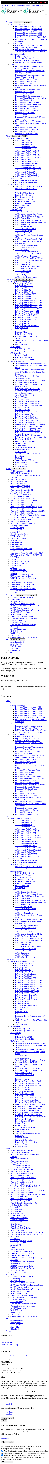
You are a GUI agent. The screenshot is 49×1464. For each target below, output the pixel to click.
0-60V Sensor (20, 1131)
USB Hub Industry (17, 1270)
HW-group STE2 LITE (24, 968)
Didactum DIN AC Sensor (25, 793)
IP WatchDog (15, 1026)
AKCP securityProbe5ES (24, 839)
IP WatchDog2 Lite (22, 1029)
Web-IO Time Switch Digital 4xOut (23, 1203)
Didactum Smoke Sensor (24, 772)
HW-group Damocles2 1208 (26, 997)
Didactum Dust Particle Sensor (26, 810)
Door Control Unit (22, 886)
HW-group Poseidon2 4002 (25, 978)
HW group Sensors (17, 1281)
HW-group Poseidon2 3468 (25, 976)
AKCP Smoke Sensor (23, 905)
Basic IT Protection (17, 1310)
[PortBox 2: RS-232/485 (24, 1039)
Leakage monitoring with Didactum (23, 1297)
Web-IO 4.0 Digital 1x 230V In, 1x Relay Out (27, 1195)
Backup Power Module (24, 736)
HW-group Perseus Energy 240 (27, 989)
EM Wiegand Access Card (25, 877)
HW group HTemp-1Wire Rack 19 (28, 1098)
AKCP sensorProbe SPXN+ (26, 827)
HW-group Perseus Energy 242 (27, 991)
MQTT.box (14, 1237)
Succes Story (15, 1279)
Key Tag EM (20, 888)
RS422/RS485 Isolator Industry (22, 1253)
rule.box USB (15, 1245)
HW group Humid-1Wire (24, 1094)
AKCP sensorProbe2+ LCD (25, 823)
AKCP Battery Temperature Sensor (28, 894)
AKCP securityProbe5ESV (25, 852)
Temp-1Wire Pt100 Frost (24, 1075)
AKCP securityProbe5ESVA (26, 846)
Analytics (7, 1451)
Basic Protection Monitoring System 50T (30, 718)
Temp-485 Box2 (21, 1077)
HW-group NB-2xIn (23, 1001)
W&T (8, 1148)
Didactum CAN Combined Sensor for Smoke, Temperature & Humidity (29, 756)
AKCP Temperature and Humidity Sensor (31, 900)
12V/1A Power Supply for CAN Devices (30, 732)
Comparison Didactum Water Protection (25, 1316)
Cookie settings (7, 1418)
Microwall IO (15, 1211)
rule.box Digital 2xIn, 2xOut (21, 1241)
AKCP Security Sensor (24, 942)
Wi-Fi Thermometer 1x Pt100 (21, 1150)
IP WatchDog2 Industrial (24, 1031)
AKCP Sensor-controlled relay (26, 932)
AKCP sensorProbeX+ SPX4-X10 (28, 831)
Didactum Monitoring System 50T (28, 707)
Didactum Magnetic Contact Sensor (28, 776)
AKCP (8, 816)
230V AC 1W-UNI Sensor (25, 1127)
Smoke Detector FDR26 (24, 1140)
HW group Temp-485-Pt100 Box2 (28, 1081)
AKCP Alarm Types (18, 1308)
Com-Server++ (16, 1224)
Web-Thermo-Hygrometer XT (21, 1169)
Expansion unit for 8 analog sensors (28, 726)
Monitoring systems (17, 705)
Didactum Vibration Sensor (25, 781)
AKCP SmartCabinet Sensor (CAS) (28, 898)
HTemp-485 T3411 (22, 1087)
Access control (16, 871)
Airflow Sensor (21, 1146)
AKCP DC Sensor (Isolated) (26, 936)
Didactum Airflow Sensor (24, 812)
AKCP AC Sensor (22, 930)
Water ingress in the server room (22, 1306)
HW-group (10, 959)
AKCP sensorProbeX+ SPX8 (26, 833)
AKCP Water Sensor (23, 951)
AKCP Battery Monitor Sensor (26, 926)
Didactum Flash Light (23, 774)
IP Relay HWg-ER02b (23, 1037)
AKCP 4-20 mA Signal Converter (28, 947)
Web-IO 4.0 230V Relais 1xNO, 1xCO (25, 1197)
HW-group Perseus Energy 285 (27, 993)
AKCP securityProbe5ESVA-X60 (28, 850)
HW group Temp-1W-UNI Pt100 (27, 1068)
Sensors (13, 745)
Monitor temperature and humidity (23, 1304)
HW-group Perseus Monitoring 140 (28, 980)
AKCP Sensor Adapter (23, 911)
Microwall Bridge (17, 1207)
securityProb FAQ (17, 1323)
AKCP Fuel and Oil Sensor (25, 949)
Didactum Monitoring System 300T (28, 711)
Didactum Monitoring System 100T (28, 709)
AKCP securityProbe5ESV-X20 (27, 854)
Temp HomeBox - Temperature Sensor (29, 1050)
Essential (7, 1446)
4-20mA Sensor (21, 1125)
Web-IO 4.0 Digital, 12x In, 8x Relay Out (26, 1186)
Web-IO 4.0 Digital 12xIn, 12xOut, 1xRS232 (27, 1190)
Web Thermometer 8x (18, 1163)
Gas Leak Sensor (21, 1144)
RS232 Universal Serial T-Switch (23, 1268)
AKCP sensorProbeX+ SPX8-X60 (28, 837)
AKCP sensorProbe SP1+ (25, 820)
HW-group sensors (17, 1041)
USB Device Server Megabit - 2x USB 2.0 (26, 1232)
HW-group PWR (21, 1007)
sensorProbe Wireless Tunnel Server (28, 867)
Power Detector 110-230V (25, 1121)
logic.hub (13, 1247)
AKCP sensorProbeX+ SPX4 (26, 829)
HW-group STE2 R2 (23, 970)
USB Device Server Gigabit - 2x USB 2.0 (26, 1234)
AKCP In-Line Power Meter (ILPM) (29, 938)
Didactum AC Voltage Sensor (26, 789)
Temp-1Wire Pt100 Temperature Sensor (30, 1060)
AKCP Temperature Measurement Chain (30, 902)
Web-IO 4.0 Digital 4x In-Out (21, 1182)
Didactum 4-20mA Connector (26, 791)
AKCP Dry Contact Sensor (25, 928)
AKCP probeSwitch (22, 944)
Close (4, 1421)
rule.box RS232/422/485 (19, 1243)
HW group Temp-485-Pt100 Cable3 (28, 1083)
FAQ (8, 1318)
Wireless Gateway (17, 865)
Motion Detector (21, 1138)
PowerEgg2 (19, 1136)
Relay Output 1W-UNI (23, 1014)
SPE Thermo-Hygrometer (20, 1165)
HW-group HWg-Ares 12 (24, 963)
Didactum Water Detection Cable (27, 770)
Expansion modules (17, 734)
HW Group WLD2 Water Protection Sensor (26, 1285)
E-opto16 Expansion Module (26, 863)
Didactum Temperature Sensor (26, 760)
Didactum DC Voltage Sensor (26, 808)
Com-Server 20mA (17, 1226)
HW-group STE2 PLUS (24, 972)
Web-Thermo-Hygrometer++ (21, 1171)
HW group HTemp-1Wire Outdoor (28, 1102)
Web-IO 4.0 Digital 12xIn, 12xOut (23, 1188)
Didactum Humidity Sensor (25, 762)
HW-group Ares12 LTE (24, 965)
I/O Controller (15, 1033)
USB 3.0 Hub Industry (19, 1272)
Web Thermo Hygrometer (20, 1167)
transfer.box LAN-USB (19, 1218)
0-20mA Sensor (21, 1123)
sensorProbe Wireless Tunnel (26, 869)
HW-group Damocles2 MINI (26, 995)
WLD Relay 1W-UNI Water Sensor (28, 1115)
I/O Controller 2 (21, 1035)
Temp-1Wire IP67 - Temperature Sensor (30, 1043)
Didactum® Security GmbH (16, 1356)
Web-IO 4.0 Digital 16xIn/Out (21, 1192)
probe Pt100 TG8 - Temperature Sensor (30, 1104)
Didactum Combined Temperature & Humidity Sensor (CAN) (29, 748)
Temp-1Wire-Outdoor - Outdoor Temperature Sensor (27, 1057)
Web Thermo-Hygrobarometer (21, 1173)
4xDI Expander (21, 1024)
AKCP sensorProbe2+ (23, 825)
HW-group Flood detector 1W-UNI (28, 1113)
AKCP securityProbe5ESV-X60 (27, 856)
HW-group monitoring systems (22, 961)
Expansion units (16, 724)
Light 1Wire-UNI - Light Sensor (27, 1142)
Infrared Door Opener (23, 875)
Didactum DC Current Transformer (28, 802)
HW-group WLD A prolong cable (28, 1108)
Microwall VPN (16, 1209)
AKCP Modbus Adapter (24, 913)
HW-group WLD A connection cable (29, 1106)
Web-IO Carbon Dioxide (19, 1176)
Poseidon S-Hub (21, 1012)
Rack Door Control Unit (24, 884)
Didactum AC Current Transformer (28, 795)
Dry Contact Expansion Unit (26, 728)
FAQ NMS (14, 1327)
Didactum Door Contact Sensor (27, 783)
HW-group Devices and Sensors (22, 1283)
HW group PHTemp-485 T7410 (27, 1092)
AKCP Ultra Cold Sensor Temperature (29, 896)
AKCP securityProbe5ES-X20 (26, 841)
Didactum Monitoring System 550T (28, 715)
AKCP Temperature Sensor (25, 892)
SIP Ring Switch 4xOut (19, 1205)
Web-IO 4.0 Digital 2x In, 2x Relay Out (25, 1180)
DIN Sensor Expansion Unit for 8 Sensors (31, 730)
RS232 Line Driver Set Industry (22, 1262)
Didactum (9, 703)
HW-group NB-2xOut (23, 1003)
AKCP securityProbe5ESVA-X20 (28, 848)
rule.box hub (15, 1239)
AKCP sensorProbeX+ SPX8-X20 (28, 835)
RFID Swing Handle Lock (25, 881)
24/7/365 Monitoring (18, 1300)
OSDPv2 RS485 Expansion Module (29, 743)
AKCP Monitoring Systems (20, 818)
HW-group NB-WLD (23, 1119)
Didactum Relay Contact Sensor (27, 787)
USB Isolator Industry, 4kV (20, 1255)
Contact (9, 1331)
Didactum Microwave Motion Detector (29, 785)
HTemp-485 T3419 (22, 1089)
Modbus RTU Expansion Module (27, 741)
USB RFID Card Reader (24, 873)
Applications (10, 1274)
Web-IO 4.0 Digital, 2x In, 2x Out (23, 1178)
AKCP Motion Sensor (23, 907)
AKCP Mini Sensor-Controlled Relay (29, 919)
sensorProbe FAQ (17, 1321)
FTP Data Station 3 (17, 1216)
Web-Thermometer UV (19, 1159)
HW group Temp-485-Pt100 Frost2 (28, 1085)
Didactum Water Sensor (24, 764)
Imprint (3, 1340)
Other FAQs (15, 1329)
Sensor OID (15, 1314)
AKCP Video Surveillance (20, 1291)
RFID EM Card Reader (24, 879)
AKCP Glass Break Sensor (25, 909)
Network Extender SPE (19, 1220)
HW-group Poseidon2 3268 (25, 974)
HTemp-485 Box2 (22, 1079)
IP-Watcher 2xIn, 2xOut (19, 1213)
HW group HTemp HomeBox (26, 1100)
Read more (5, 1438)
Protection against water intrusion (22, 1276)
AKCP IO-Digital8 (22, 955)
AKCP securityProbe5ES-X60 (26, 844)
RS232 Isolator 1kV (18, 1249)
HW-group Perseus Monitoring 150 (28, 984)
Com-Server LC (16, 1222)
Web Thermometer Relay (19, 1161)
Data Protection (7, 1342)
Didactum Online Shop (9, 1345)
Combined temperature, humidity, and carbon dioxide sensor (29, 1072)
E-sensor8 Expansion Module (26, 860)
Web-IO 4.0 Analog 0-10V (20, 1201)
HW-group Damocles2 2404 (26, 999)
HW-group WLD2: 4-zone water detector (30, 1117)
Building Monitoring (18, 1312)
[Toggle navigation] (46, 14)
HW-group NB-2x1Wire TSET (27, 1005)
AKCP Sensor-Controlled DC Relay (29, 934)
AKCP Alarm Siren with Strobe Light (29, 940)
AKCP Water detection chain (26, 957)
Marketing (8, 1455)
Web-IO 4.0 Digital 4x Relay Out (23, 1184)
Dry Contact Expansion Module (27, 739)
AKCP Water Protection (19, 1287)
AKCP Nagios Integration (20, 1293)
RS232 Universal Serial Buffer (22, 1266)
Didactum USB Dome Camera (26, 814)
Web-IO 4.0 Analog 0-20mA (21, 1199)
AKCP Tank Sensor (22, 953)
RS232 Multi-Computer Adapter (22, 1264)
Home (8, 701)
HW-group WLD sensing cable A (27, 1110)
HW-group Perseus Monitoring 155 (28, 986)
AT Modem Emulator (18, 1230)
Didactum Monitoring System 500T (28, 713)
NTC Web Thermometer (19, 1152)
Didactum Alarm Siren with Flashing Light (31, 778)
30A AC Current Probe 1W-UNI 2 (28, 1134)
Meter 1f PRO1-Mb (22, 1129)
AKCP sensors (16, 890)
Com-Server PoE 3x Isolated (21, 1228)
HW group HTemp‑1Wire (25, 1096)
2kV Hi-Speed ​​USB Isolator (21, 1251)
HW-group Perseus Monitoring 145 (28, 982)
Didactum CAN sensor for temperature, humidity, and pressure (30, 752)
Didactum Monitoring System (21, 1295)
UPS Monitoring (16, 1302)
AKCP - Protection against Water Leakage (26, 1289)
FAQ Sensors (15, 1325)
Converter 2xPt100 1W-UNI (26, 1062)
